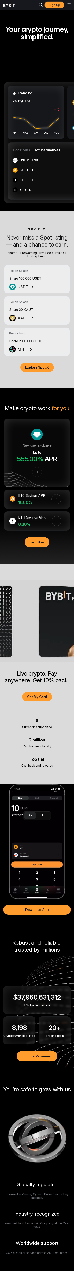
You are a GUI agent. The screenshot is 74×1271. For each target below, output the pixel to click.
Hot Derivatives (47, 150)
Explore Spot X (37, 367)
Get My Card (37, 697)
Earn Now (37, 542)
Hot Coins (21, 150)
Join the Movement (37, 1056)
